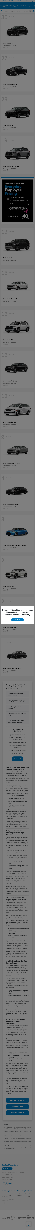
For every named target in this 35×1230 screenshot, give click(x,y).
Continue (17, 619)
